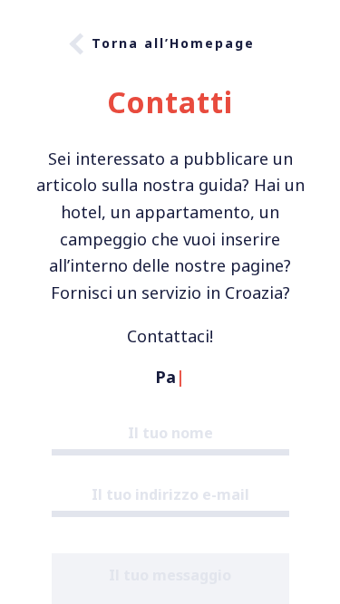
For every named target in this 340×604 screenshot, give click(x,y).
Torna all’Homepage (173, 43)
